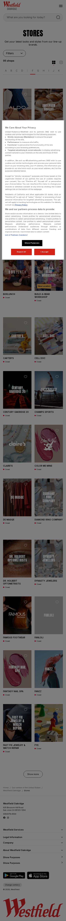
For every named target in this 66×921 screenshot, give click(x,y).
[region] (33, 190)
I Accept (45, 252)
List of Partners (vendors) (16, 235)
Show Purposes (32, 243)
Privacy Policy (21, 205)
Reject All (21, 252)
